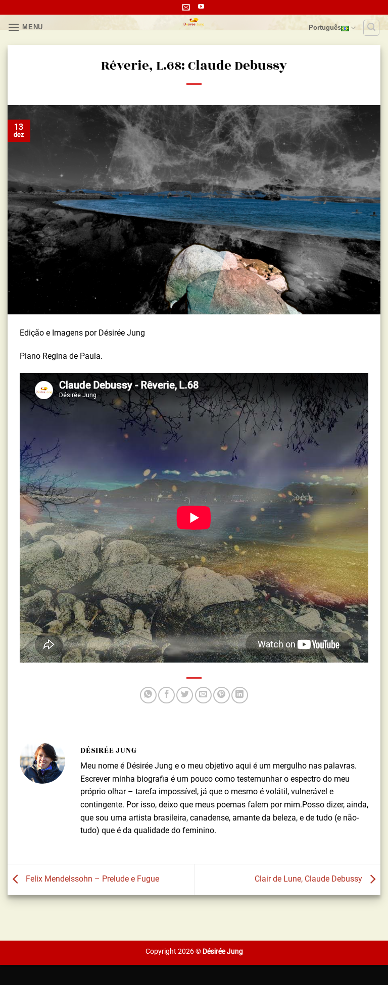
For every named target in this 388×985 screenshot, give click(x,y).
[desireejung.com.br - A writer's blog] (194, 22)
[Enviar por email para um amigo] (203, 695)
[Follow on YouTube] (201, 7)
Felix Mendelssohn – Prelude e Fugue (91, 879)
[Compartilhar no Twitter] (184, 695)
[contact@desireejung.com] (187, 7)
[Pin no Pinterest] (221, 695)
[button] (25, 27)
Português (325, 27)
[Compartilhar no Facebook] (166, 695)
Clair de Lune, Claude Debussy (309, 879)
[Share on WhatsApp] (148, 695)
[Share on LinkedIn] (239, 695)
